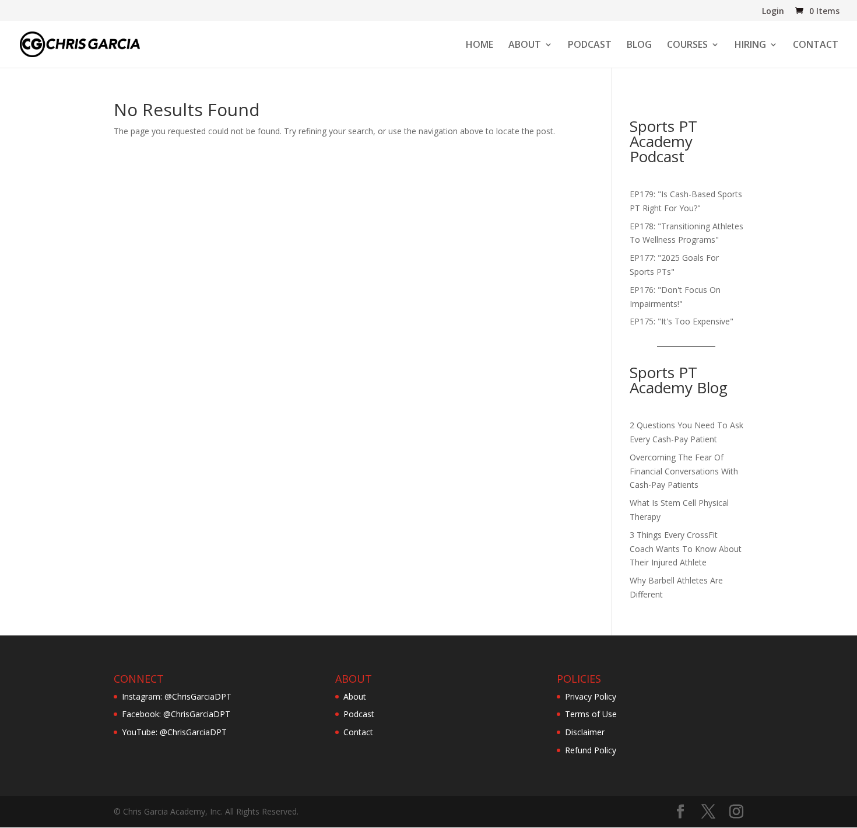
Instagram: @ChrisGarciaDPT (176, 696)
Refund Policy (590, 750)
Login (773, 11)
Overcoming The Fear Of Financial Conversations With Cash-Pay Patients (684, 471)
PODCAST (590, 45)
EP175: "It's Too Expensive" (681, 321)
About (354, 696)
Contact (358, 732)
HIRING (750, 45)
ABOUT (524, 45)
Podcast (358, 713)
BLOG (639, 45)
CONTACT (815, 45)
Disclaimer (585, 732)
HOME (479, 45)
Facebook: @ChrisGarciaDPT (176, 713)
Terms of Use (591, 713)
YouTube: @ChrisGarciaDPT (174, 732)
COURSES (687, 45)
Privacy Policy (590, 696)
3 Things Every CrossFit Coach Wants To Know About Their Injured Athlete (686, 548)
